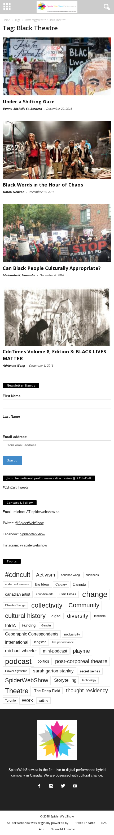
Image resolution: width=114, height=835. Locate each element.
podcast (18, 661)
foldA (10, 625)
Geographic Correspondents (31, 634)
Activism (45, 575)
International (16, 642)
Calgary (61, 584)
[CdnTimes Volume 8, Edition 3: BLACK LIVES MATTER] (57, 316)
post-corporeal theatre (81, 661)
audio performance (17, 584)
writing (43, 700)
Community (83, 605)
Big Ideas (42, 584)
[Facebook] (38, 784)
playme (81, 651)
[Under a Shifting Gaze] (57, 66)
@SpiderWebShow (29, 523)
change (94, 594)
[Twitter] (62, 784)
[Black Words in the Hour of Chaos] (57, 150)
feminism (100, 615)
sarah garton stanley (53, 670)
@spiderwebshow (33, 545)
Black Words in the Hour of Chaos (43, 184)
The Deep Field (47, 691)
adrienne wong (70, 575)
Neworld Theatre (63, 829)
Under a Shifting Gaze (29, 101)
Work (27, 700)
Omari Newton (13, 192)
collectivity (47, 605)
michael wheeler (21, 650)
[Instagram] (50, 784)
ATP (42, 829)
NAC (104, 823)
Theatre (16, 691)
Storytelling (65, 680)
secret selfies (90, 671)
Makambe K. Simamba (19, 275)
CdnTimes (67, 594)
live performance (63, 642)
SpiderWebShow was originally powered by (37, 823)
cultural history (25, 615)
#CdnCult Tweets (16, 487)
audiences (92, 575)
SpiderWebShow (32, 534)
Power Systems (16, 671)
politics (43, 661)
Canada (79, 584)
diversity (77, 616)
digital (56, 616)
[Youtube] (74, 784)
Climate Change (15, 605)
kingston (40, 642)
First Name (11, 396)
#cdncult (17, 574)
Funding (29, 625)
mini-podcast (55, 651)
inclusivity (72, 634)
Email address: (15, 437)
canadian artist (17, 594)
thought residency (87, 690)
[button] (106, 7)
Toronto (10, 700)
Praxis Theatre (84, 823)
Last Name (11, 416)
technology (89, 680)
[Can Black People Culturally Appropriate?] (57, 233)
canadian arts (45, 594)
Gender (46, 625)
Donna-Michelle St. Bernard (22, 109)
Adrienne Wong (14, 365)
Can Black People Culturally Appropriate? (52, 268)
